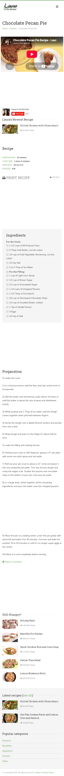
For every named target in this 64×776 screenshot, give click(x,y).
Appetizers (7, 751)
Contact (37, 772)
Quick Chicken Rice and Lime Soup (39, 646)
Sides (5, 761)
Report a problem (13, 561)
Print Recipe (18, 177)
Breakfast (7, 745)
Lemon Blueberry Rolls (33, 673)
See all (27, 695)
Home (4, 29)
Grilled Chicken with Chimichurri (39, 125)
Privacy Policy (48, 772)
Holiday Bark (27, 620)
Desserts (6, 740)
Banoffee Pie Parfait (31, 633)
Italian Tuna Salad (30, 660)
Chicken (6, 756)
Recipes (13, 29)
